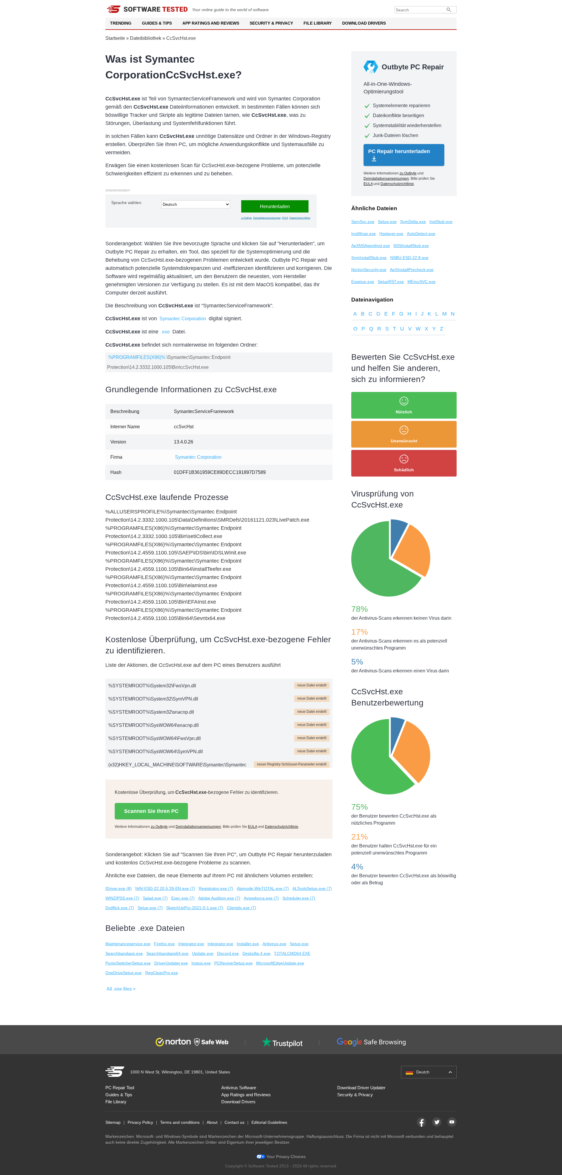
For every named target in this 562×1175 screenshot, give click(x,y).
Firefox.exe (164, 943)
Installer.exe (248, 943)
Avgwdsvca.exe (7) (261, 898)
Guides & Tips (157, 23)
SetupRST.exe (391, 281)
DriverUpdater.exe (171, 963)
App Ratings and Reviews (210, 23)
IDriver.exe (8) (118, 888)
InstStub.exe (441, 221)
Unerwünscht (404, 441)
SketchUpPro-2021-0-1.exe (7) (194, 907)
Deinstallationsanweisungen (267, 218)
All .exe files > (121, 988)
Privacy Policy (140, 1122)
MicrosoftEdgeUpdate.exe (280, 963)
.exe (165, 331)
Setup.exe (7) (150, 907)
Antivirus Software (238, 1087)
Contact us (234, 1122)
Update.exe (202, 953)
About (212, 1122)
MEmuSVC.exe (421, 281)
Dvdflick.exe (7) (119, 907)
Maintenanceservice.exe (127, 943)
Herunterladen (275, 206)
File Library (318, 23)
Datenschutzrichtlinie (299, 218)
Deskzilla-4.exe (256, 953)
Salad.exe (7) (155, 898)
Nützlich (404, 412)
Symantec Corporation (183, 318)
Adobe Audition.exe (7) (219, 898)
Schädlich (404, 469)
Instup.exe (201, 963)
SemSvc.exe (362, 221)
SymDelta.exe (413, 221)
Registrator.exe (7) (216, 888)
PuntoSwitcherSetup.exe (128, 963)
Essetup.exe (362, 281)
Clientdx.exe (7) (241, 907)
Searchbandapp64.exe (167, 953)
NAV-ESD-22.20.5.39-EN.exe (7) (165, 888)
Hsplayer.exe (391, 233)
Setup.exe (299, 943)
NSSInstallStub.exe (411, 245)
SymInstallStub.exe (369, 257)
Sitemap (113, 1122)
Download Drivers (364, 23)
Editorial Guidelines (269, 1122)
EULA (285, 218)
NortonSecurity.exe (368, 269)
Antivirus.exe (274, 943)
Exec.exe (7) (183, 898)
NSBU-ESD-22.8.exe (409, 257)
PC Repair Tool (119, 1087)
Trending (120, 23)
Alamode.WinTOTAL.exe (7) (263, 888)
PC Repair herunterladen (399, 151)
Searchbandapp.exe (124, 953)
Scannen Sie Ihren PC (151, 811)
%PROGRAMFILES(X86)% (136, 357)
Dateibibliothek (145, 38)
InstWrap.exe (363, 233)
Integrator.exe (191, 943)
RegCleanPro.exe (161, 972)
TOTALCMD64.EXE (292, 953)
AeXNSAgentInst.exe (370, 245)
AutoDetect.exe (421, 233)
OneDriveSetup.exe (123, 972)
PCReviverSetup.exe (233, 963)
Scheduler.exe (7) (298, 898)
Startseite (115, 38)
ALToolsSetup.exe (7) (312, 888)
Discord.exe (228, 953)
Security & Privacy (271, 23)
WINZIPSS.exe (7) (122, 898)
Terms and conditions (180, 1122)
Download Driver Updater (361, 1087)
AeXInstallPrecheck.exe (412, 269)
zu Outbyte (246, 218)
